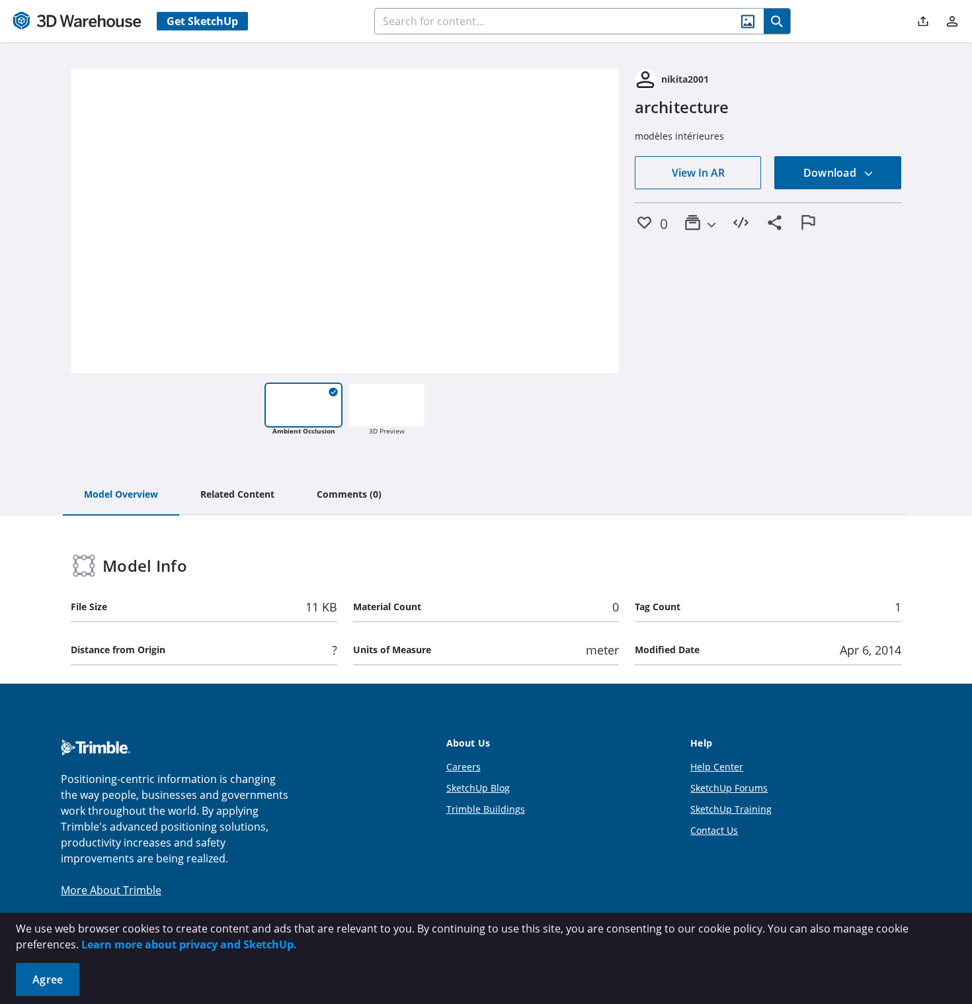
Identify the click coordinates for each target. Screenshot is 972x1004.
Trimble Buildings (485, 809)
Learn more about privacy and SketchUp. (189, 944)
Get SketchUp (202, 21)
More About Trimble (111, 890)
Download (831, 172)
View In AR (698, 172)
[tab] (121, 495)
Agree (47, 979)
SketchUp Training (731, 809)
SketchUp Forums (729, 788)
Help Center (716, 766)
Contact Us (714, 830)
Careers (463, 766)
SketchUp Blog (478, 788)
